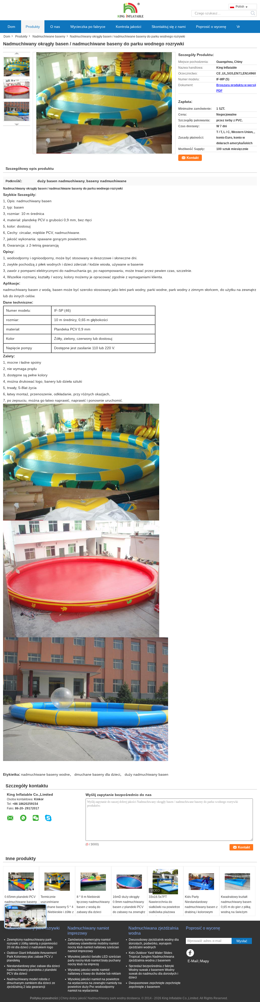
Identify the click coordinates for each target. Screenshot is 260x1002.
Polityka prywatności (44, 998)
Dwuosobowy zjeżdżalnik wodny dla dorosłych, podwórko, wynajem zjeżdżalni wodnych (154, 943)
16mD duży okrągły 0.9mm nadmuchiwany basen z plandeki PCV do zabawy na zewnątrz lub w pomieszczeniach (129, 907)
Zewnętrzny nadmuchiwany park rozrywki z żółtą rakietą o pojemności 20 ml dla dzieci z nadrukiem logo (32, 943)
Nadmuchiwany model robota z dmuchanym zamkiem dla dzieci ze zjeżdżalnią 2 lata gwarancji (31, 983)
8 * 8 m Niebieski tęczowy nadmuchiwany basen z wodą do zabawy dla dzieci (93, 904)
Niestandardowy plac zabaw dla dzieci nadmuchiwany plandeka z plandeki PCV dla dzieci (33, 969)
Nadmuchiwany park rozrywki (33, 928)
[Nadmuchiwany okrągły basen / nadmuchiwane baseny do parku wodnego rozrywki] (16, 67)
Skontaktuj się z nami (169, 27)
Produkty (33, 27)
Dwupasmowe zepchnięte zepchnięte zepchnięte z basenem (155, 985)
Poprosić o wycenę (211, 27)
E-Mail (193, 961)
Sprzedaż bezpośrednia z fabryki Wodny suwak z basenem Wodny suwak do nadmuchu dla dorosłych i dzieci (153, 971)
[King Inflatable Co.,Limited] (130, 10)
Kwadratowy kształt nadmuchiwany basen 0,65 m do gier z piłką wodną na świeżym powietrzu (236, 907)
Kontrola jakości (128, 27)
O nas (55, 27)
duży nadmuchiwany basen (146, 774)
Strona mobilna (199, 967)
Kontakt (193, 158)
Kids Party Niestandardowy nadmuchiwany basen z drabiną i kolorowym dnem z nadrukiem (201, 907)
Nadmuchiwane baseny (48, 36)
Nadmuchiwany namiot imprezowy (88, 930)
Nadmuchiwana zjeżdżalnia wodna (153, 930)
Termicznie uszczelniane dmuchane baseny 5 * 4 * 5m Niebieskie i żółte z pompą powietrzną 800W (57, 909)
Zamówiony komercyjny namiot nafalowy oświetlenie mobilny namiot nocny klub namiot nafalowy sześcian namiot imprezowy (93, 945)
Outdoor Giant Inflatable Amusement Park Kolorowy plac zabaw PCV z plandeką (32, 956)
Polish (240, 6)
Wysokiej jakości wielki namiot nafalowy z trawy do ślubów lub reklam (94, 971)
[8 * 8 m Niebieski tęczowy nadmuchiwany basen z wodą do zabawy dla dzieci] (93, 881)
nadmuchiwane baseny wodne (45, 774)
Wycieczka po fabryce (87, 27)
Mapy (204, 961)
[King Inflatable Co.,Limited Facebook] (191, 954)
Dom (11, 27)
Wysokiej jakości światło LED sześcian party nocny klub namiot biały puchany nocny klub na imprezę (94, 960)
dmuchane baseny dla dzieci (97, 774)
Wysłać (241, 941)
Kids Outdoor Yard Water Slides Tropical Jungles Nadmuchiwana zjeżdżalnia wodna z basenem (151, 956)
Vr (238, 27)
